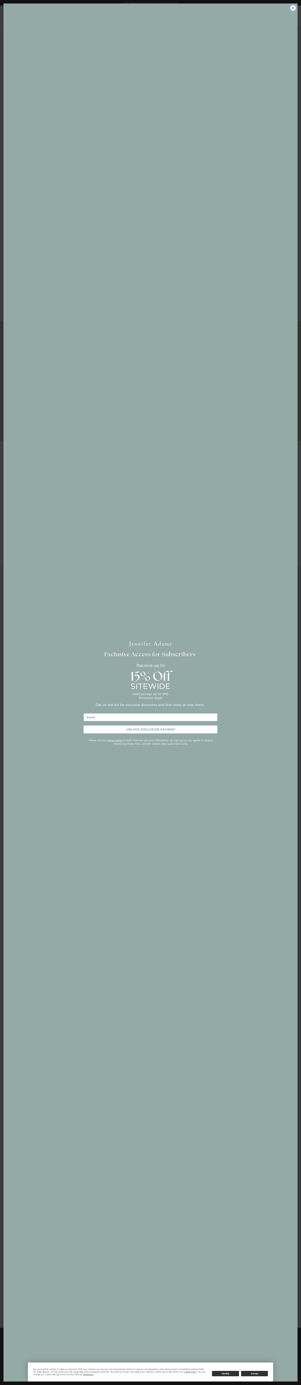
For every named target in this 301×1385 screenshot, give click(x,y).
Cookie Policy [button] (190, 1372)
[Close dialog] (293, 8)
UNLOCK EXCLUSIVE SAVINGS (150, 729)
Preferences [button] (88, 1374)
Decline (225, 1373)
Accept (254, 1373)
